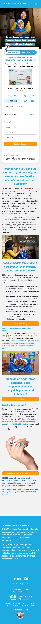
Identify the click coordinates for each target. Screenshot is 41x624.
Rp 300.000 (12, 96)
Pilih (32, 114)
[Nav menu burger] (36, 4)
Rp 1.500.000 (29, 101)
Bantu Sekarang (20, 144)
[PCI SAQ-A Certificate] (20, 615)
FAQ (14, 592)
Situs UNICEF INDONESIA (20, 590)
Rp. (7, 106)
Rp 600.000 (29, 96)
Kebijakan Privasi (23, 592)
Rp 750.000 (12, 101)
